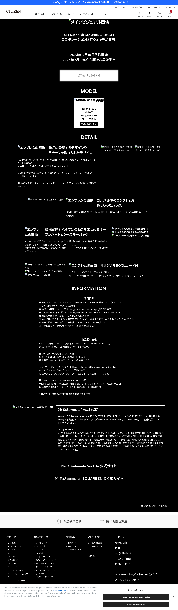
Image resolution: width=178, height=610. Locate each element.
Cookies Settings (136, 590)
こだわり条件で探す (75, 550)
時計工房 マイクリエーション (46, 563)
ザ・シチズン (12, 543)
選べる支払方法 (116, 521)
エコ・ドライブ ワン (14, 546)
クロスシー (12, 563)
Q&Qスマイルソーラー (44, 557)
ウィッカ (39, 546)
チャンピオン (40, 574)
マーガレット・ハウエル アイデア (47, 570)
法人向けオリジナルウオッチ (46, 560)
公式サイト (89, 466)
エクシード (12, 550)
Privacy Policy (59, 590)
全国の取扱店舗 (96, 543)
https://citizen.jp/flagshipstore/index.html (94, 367)
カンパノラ (39, 543)
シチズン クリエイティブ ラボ (18, 574)
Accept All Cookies (136, 604)
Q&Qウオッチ (41, 553)
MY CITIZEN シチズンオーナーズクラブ (136, 574)
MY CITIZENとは (154, 7)
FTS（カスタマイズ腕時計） (17, 581)
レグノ (38, 550)
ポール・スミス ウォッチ (44, 567)
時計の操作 (121, 542)
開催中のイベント (97, 546)
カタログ (92, 556)
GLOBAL (168, 7)
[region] (89, 597)
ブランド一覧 (56, 14)
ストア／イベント (87, 14)
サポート (70, 14)
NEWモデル (72, 543)
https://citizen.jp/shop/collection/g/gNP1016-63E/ (84, 309)
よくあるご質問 (123, 558)
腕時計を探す (40, 14)
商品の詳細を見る (89, 124)
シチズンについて (120, 7)
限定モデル (72, 546)
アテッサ (11, 553)
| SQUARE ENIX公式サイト (89, 478)
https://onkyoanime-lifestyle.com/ (71, 393)
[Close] (173, 596)
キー (9, 577)
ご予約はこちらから (89, 75)
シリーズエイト (13, 560)
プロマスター (12, 557)
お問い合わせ (122, 564)
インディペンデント (42, 577)
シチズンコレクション (15, 570)
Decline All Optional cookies (136, 597)
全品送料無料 (72, 521)
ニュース (102, 14)
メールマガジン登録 (125, 579)
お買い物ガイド (137, 7)
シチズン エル (13, 567)
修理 (117, 548)
